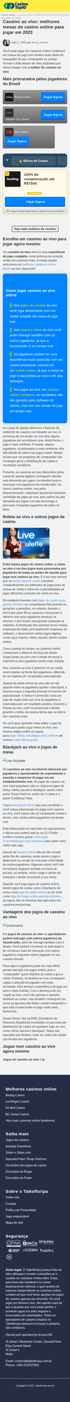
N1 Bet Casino (15, 1107)
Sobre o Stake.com (18, 1152)
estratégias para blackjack (26, 841)
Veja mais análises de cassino (35, 228)
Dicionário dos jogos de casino (26, 1165)
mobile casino (25, 370)
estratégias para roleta (40, 735)
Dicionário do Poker (19, 1177)
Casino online (8, 15)
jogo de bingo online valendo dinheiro (36, 896)
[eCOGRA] (30, 1250)
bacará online (26, 852)
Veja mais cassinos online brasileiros (30, 1120)
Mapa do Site (14, 1222)
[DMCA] (30, 1242)
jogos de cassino (33, 305)
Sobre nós (12, 1197)
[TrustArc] (46, 1250)
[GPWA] (14, 1242)
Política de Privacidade (21, 1210)
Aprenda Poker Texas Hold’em (26, 1159)
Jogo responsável (17, 1216)
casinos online (31, 330)
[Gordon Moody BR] (14, 1250)
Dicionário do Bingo (19, 1171)
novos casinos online (27, 581)
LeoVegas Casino (17, 1101)
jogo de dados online (33, 892)
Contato (11, 1203)
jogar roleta (17, 735)
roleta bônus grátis (25, 739)
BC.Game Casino (17, 1114)
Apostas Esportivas (18, 1146)
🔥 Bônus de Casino (33, 160)
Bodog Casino (15, 1095)
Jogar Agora (35, 201)
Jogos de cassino (17, 1140)
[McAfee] (46, 1242)
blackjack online (24, 805)
